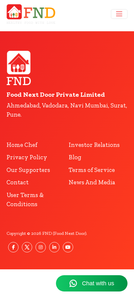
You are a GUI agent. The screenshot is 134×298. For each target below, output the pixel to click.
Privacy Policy (27, 157)
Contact (18, 182)
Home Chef (22, 145)
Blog (75, 157)
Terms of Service (92, 170)
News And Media (92, 182)
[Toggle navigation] (119, 14)
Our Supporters (28, 170)
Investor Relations (94, 145)
